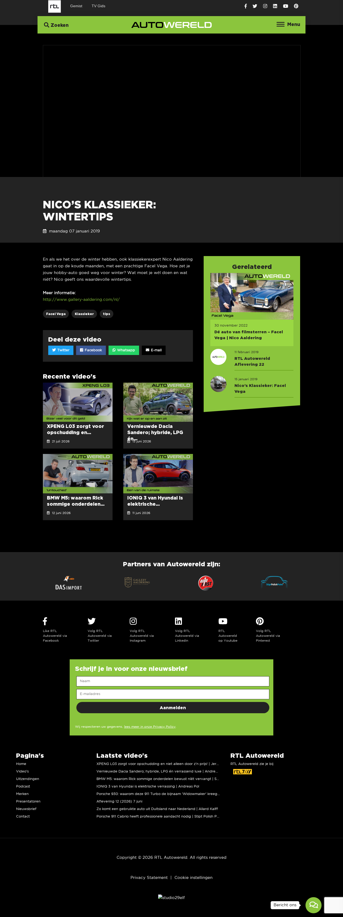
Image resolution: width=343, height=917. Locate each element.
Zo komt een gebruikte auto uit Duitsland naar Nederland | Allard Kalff (157, 809)
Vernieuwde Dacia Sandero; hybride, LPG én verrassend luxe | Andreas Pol (161, 771)
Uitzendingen (27, 779)
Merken (22, 794)
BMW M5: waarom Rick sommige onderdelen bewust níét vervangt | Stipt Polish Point (169, 779)
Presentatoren (28, 801)
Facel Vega (56, 314)
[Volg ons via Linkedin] (275, 6)
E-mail (156, 350)
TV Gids (98, 6)
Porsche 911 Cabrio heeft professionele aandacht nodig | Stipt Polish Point (159, 816)
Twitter (62, 350)
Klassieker (84, 314)
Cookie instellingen (193, 877)
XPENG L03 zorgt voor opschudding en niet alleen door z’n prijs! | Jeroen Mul (163, 764)
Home (21, 764)
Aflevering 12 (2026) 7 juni (119, 801)
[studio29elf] (171, 898)
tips (106, 314)
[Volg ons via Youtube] (285, 6)
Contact (23, 816)
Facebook (93, 350)
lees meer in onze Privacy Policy (150, 726)
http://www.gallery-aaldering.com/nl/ (81, 299)
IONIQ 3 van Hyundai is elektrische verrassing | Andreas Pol (147, 786)
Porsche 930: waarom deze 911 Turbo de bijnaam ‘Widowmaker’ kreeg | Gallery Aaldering (173, 794)
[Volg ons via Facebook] (245, 6)
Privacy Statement (149, 877)
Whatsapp (125, 350)
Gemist (76, 6)
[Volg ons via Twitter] (255, 6)
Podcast (23, 786)
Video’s (22, 771)
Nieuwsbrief (26, 809)
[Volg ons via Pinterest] (296, 6)
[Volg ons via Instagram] (265, 6)
